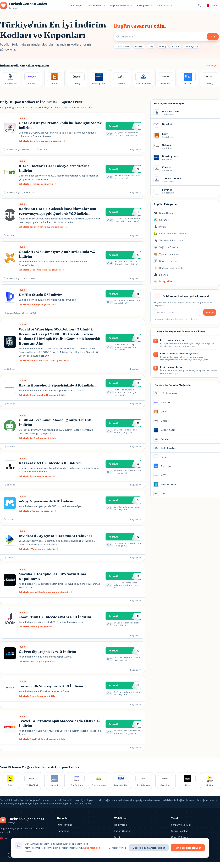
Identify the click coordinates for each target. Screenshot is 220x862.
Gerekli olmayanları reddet (149, 847)
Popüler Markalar (119, 5)
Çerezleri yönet (117, 847)
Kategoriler (143, 5)
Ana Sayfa (76, 5)
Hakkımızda (120, 824)
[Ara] (199, 5)
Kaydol (210, 312)
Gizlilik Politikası (180, 830)
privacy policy (171, 319)
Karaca (175, 46)
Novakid (139, 46)
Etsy (151, 46)
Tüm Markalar (94, 5)
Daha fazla (163, 5)
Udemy (162, 46)
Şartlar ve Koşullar (181, 824)
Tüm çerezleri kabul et (187, 847)
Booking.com (191, 46)
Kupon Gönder (122, 830)
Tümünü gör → (213, 65)
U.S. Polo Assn (122, 46)
